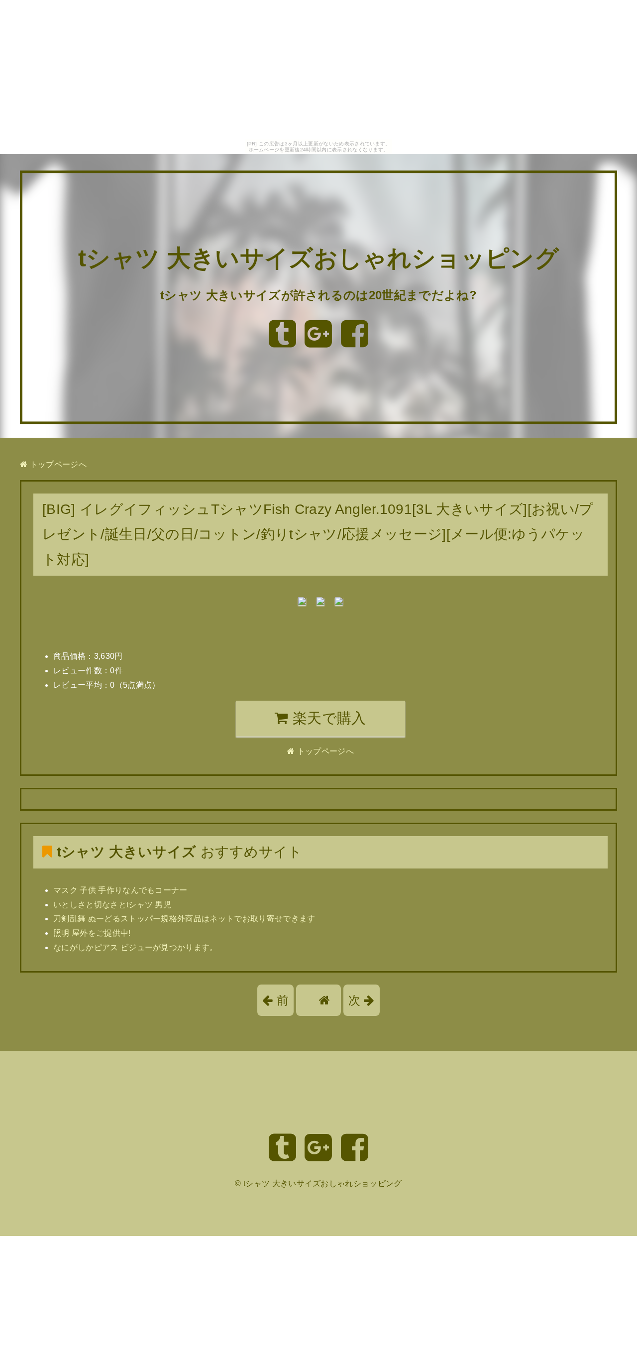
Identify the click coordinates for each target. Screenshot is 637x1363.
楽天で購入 (327, 718)
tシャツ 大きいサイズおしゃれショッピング (318, 259)
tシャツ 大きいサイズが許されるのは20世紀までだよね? (318, 295)
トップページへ (57, 464)
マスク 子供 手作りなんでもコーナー (120, 890)
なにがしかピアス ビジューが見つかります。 (135, 947)
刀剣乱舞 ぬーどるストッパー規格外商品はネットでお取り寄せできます (184, 918)
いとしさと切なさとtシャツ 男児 (112, 904)
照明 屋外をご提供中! (92, 933)
